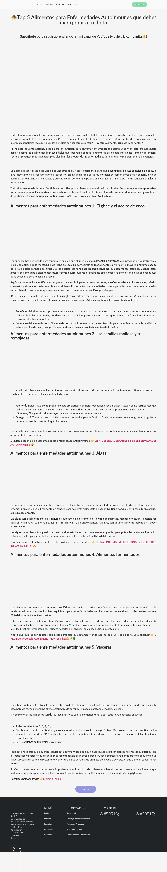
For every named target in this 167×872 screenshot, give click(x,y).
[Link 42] (13, 847)
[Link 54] (128, 813)
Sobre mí (60, 5)
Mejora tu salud (52, 779)
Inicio (39, 5)
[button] (109, 813)
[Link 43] (20, 847)
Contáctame (72, 5)
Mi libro (49, 5)
